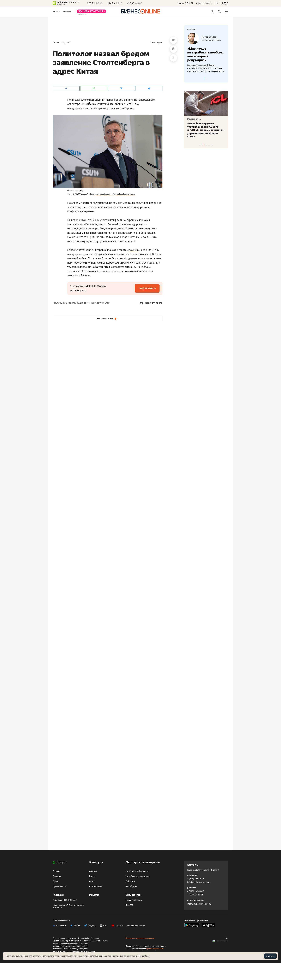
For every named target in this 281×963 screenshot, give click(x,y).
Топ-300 (129, 905)
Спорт (61, 862)
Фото (91, 881)
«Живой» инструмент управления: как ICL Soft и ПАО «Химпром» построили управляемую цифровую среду (205, 130)
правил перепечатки (154, 949)
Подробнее (144, 956)
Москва (199, 3)
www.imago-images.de (103, 194)
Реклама (94, 894)
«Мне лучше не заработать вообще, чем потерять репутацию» (205, 54)
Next (225, 79)
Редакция (58, 894)
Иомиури (133, 249)
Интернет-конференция (137, 871)
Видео (92, 876)
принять (270, 956)
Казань (180, 3)
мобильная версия (136, 925)
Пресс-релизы (59, 886)
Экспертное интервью (143, 862)
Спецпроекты (133, 894)
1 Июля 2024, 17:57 (62, 42)
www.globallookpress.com (124, 194)
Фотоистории (95, 886)
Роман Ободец (209, 37)
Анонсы (93, 871)
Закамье (67, 11)
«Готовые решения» (211, 40)
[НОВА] (91, 12)
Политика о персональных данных (140, 938)
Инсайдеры (131, 886)
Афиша (56, 871)
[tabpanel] (206, 53)
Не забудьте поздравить (137, 876)
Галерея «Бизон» (134, 900)
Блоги (55, 881)
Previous (188, 79)
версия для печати (153, 303)
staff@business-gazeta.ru (199, 904)
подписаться (147, 288)
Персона (57, 876)
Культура (96, 862)
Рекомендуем (194, 119)
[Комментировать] (173, 40)
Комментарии (108, 318)
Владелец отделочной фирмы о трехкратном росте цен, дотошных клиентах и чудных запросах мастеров (205, 68)
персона (191, 29)
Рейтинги (130, 881)
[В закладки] (173, 49)
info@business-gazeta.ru (198, 882)
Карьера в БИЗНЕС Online (65, 900)
